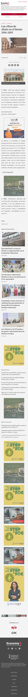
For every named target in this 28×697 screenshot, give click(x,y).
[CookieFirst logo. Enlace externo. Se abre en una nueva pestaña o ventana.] (5, 3)
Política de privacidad (22, 1)
